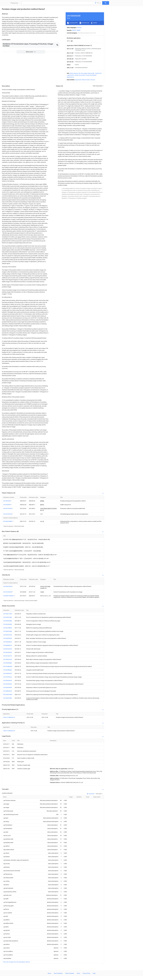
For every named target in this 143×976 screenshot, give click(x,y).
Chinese (79, 27)
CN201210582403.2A (9, 717)
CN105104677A (7, 656)
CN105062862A (7, 642)
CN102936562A (7, 680)
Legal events (70, 75)
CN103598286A (7, 670)
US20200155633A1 (8, 595)
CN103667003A (7, 586)
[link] (9, 800)
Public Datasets (69, 973)
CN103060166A (7, 659)
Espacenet (78, 79)
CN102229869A (7, 628)
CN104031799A (7, 614)
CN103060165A (7, 635)
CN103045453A (7, 652)
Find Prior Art (85, 23)
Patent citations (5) (75, 73)
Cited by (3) (98, 73)
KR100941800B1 (8, 521)
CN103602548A (7, 698)
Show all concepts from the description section (16, 962)
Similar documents (80, 75)
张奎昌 (78, 30)
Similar (95, 23)
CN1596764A (7, 501)
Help (94, 973)
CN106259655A (7, 684)
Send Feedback (58, 973)
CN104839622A (7, 691)
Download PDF (73, 23)
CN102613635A (7, 508)
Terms (78, 973)
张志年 (74, 30)
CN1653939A (7, 504)
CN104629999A (7, 687)
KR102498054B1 (7, 666)
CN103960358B (7, 621)
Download (91, 793)
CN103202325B (7, 649)
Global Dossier (86, 79)
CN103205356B (7, 624)
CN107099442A (7, 677)
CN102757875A (7, 514)
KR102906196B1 (7, 694)
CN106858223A (7, 645)
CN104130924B (7, 592)
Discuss (92, 79)
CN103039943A (7, 638)
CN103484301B (7, 673)
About (49, 973)
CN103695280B (7, 663)
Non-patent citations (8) (87, 73)
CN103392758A (7, 617)
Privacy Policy (86, 973)
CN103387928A (7, 631)
